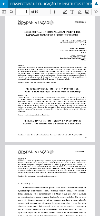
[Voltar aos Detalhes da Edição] (4, 4)
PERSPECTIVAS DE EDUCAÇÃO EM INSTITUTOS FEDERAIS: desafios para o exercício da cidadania (55, 4)
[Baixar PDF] (96, 4)
